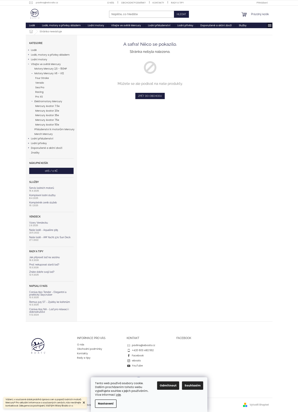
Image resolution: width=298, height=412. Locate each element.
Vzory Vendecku (38, 222)
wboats (136, 360)
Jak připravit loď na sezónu (44, 257)
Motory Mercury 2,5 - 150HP (50, 68)
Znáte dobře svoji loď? (41, 272)
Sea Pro (39, 87)
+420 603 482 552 (143, 350)
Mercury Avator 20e (47, 110)
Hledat (181, 14)
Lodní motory (39, 59)
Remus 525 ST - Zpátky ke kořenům (49, 302)
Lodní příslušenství (42, 138)
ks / (51, 170)
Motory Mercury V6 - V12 (49, 73)
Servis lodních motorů (41, 188)
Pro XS (39, 96)
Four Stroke (42, 78)
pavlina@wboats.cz (143, 345)
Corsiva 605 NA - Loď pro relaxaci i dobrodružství (49, 310)
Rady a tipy (177, 2)
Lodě (34, 50)
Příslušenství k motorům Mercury (54, 129)
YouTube (137, 365)
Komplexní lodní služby (42, 195)
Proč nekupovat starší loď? (44, 264)
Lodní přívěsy (39, 143)
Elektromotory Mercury (48, 101)
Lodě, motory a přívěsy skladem (50, 54)
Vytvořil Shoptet (259, 404)
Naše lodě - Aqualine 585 (43, 230)
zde (118, 395)
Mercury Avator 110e (47, 124)
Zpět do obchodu (150, 96)
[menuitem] (32, 25)
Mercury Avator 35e (47, 115)
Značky (35, 152)
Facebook (138, 355)
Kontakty (158, 2)
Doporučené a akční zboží (46, 148)
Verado (39, 82)
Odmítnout (168, 385)
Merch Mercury (43, 134)
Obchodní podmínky (133, 2)
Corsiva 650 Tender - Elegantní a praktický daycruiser (47, 293)
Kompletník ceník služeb (43, 202)
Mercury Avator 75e (47, 120)
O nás (110, 2)
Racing (39, 92)
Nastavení (106, 404)
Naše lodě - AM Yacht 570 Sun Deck (49, 237)
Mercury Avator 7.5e (47, 106)
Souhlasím (193, 385)
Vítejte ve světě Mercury (46, 64)
